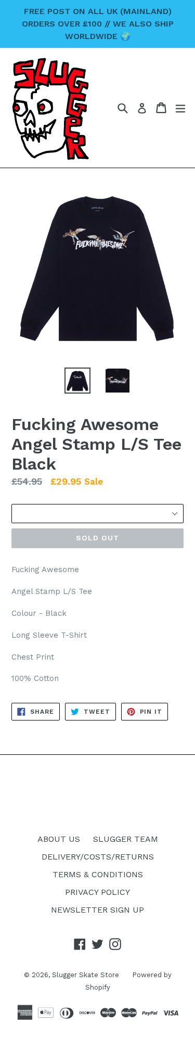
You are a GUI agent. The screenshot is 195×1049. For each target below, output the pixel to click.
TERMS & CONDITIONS (98, 874)
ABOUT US (58, 839)
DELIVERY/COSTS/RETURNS (98, 857)
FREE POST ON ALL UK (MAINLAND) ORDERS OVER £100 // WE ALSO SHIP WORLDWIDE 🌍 (98, 23)
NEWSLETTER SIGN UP (97, 910)
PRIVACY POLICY (97, 892)
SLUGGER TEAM (125, 839)
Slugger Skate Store (85, 975)
